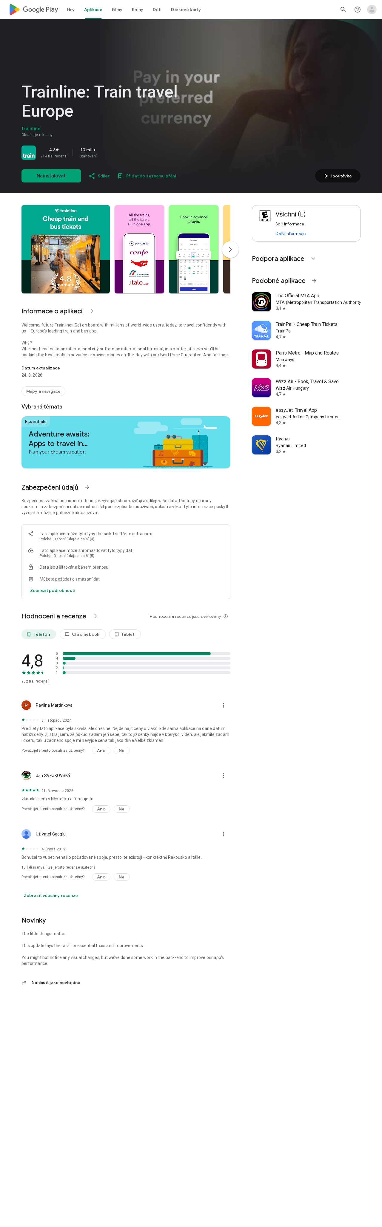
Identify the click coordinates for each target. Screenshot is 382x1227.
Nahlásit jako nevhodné (51, 982)
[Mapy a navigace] (43, 391)
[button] (65, 249)
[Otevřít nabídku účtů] (372, 9)
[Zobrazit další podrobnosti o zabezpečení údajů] (53, 590)
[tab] (70, 9)
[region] (105, 153)
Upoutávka (337, 176)
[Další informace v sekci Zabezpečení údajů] (87, 487)
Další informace (290, 233)
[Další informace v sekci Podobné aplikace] (314, 280)
